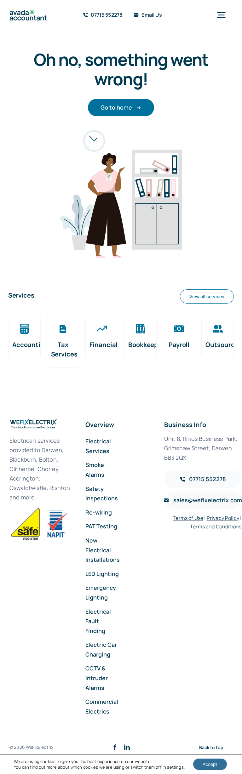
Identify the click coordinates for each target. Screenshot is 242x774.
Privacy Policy (223, 518)
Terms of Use (188, 518)
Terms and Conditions (215, 526)
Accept (210, 764)
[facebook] (115, 747)
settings (175, 767)
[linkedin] (127, 747)
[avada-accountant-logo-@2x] (28, 13)
